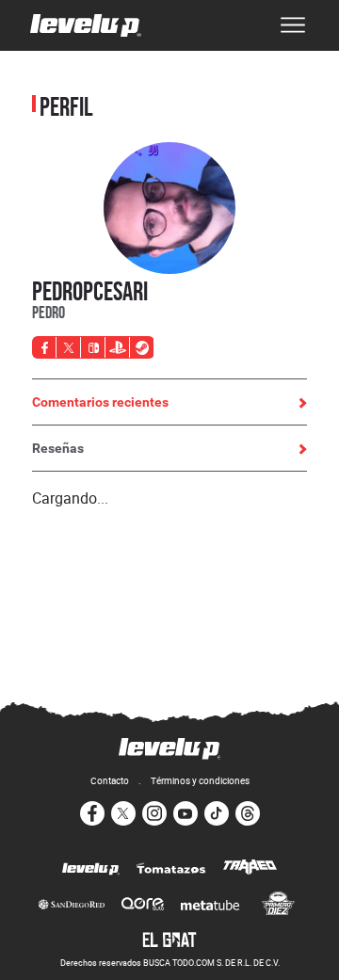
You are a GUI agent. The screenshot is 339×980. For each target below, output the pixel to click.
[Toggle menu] (293, 25)
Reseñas (58, 448)
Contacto (109, 780)
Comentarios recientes (100, 402)
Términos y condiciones (200, 780)
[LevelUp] (91, 870)
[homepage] (85, 25)
